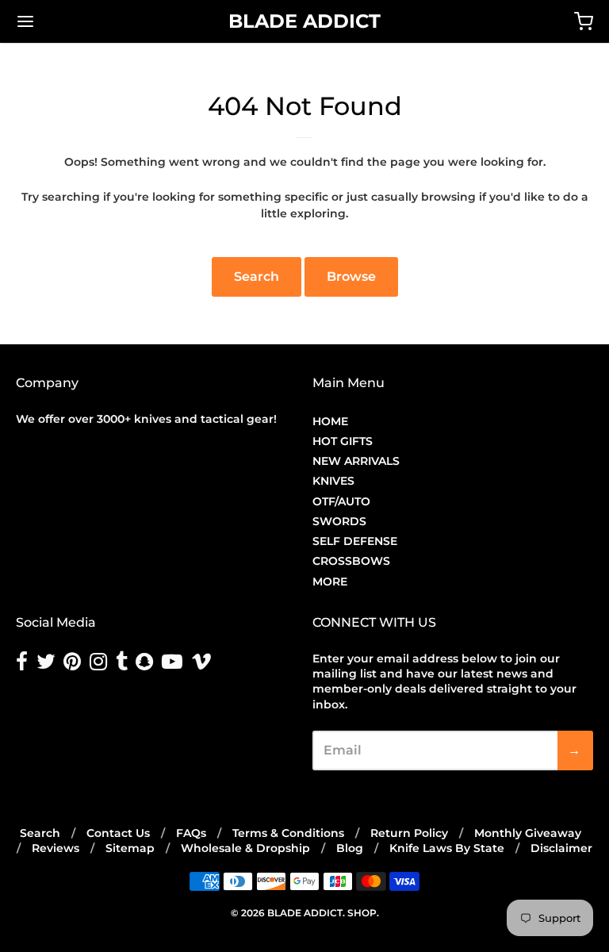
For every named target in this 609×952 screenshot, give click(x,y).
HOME (330, 421)
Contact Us (118, 833)
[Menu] (74, 21)
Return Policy (409, 833)
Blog (349, 848)
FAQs (191, 833)
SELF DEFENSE (354, 541)
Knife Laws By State (446, 848)
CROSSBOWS (351, 561)
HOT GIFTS (342, 441)
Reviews (55, 848)
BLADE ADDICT (304, 21)
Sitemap (130, 848)
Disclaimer (561, 848)
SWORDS (339, 521)
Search (256, 276)
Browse (351, 276)
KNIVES (333, 481)
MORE (329, 581)
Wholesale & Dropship (245, 848)
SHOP (362, 913)
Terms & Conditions (288, 833)
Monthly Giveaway (527, 833)
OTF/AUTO (341, 501)
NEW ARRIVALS (356, 461)
